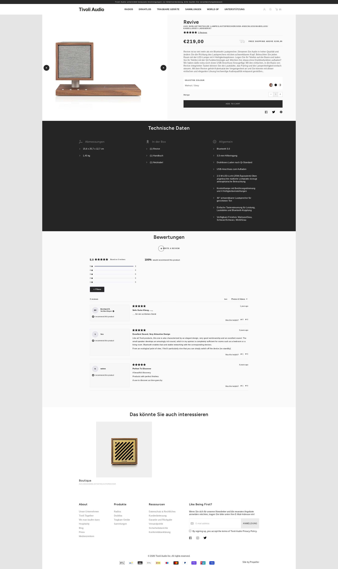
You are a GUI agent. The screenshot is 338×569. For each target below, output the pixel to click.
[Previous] (46, 68)
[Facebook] (266, 113)
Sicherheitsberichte (158, 528)
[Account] (264, 9)
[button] (233, 32)
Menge (187, 95)
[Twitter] (273, 112)
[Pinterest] (281, 112)
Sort (226, 299)
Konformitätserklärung (159, 532)
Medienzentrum (86, 536)
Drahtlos (118, 516)
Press (82, 532)
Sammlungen (120, 524)
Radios (117, 511)
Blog (81, 528)
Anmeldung (250, 523)
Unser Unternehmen (89, 511)
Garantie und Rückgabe (160, 520)
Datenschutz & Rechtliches (162, 511)
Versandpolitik (156, 524)
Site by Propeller (251, 562)
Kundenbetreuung (157, 516)
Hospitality (84, 524)
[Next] (163, 68)
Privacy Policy (250, 531)
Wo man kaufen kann (89, 520)
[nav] (129, 9)
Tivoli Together (86, 516)
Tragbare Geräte (122, 520)
